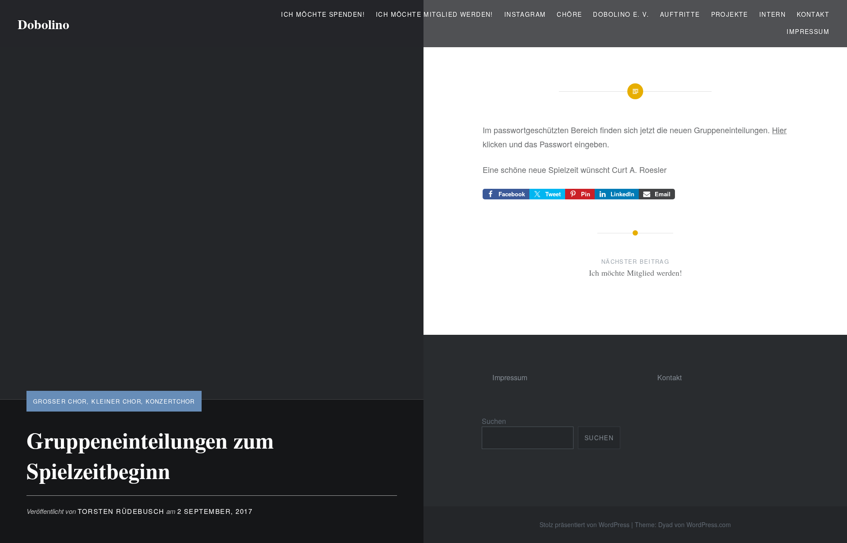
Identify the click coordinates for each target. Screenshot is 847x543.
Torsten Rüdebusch (121, 511)
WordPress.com (708, 524)
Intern (772, 14)
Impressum (808, 31)
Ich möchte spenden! (323, 14)
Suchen (494, 421)
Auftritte (680, 14)
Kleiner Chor (116, 401)
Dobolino (43, 24)
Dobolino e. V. (621, 14)
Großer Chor (60, 401)
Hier (779, 129)
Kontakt (813, 14)
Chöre (569, 14)
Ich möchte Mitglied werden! (434, 14)
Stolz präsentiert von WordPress (585, 524)
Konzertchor (170, 401)
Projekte (729, 14)
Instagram (525, 14)
